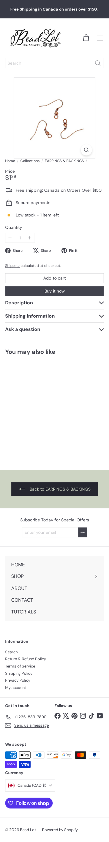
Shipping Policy (18, 673)
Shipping (12, 265)
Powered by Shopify (60, 829)
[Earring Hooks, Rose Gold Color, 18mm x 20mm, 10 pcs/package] (38, 408)
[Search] (98, 63)
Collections (30, 161)
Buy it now (55, 291)
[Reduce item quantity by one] (10, 238)
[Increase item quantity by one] (30, 238)
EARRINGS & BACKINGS (64, 161)
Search (11, 652)
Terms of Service (20, 666)
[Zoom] (86, 149)
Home (10, 161)
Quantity (13, 227)
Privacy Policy (17, 680)
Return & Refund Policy (25, 658)
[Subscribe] (82, 532)
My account (15, 687)
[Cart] (86, 38)
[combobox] (54, 63)
